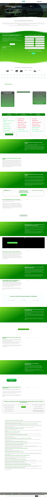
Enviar (33, 53)
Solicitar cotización (9, 134)
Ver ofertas (12, 44)
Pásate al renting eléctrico (12, 242)
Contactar (23, 406)
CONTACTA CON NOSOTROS (23, 329)
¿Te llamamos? (23, 215)
